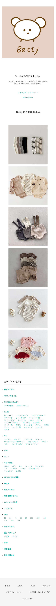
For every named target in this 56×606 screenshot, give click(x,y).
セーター (40, 420)
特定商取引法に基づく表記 (40, 592)
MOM (6, 543)
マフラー (14, 469)
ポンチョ (26, 422)
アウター (44, 442)
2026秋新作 (8, 406)
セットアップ (21, 418)
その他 (18, 471)
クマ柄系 (36, 422)
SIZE (6, 514)
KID (5, 436)
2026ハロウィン (10, 396)
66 (10, 518)
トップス (7, 439)
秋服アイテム (9, 390)
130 (5, 520)
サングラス (39, 466)
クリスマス (8, 508)
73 (16, 518)
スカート (39, 439)
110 (37, 518)
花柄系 (46, 425)
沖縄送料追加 (9, 555)
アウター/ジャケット (12, 422)
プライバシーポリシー (14, 592)
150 (18, 520)
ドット (6, 427)
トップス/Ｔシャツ (38, 415)
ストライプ (28, 427)
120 (44, 518)
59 (5, 518)
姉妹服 (6, 483)
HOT (6, 450)
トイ (6, 469)
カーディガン (9, 420)
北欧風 (6, 429)
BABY (6, 412)
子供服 (6, 536)
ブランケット (34, 469)
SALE (6, 456)
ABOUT (21, 586)
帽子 (14, 466)
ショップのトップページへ (28, 93)
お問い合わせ (28, 98)
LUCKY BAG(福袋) (11, 477)
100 (31, 518)
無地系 (18, 425)
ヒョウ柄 (39, 427)
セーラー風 (16, 427)
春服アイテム (9, 527)
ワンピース (21, 420)
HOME (8, 586)
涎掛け (6, 466)
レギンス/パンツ (22, 415)
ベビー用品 (8, 463)
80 (21, 518)
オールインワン (35, 418)
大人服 (14, 536)
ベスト (31, 420)
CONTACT (46, 586)
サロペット (8, 418)
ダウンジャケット (32, 444)
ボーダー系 (8, 425)
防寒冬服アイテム (11, 496)
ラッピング (8, 471)
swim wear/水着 (10, 502)
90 (26, 518)
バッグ (23, 469)
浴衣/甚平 (7, 549)
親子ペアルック (10, 533)
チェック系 (28, 425)
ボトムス (17, 439)
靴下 (20, 466)
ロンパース (8, 415)
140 (12, 520)
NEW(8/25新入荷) (11, 402)
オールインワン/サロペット (14, 442)
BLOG (33, 586)
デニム (38, 425)
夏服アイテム (9, 490)
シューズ (28, 466)
